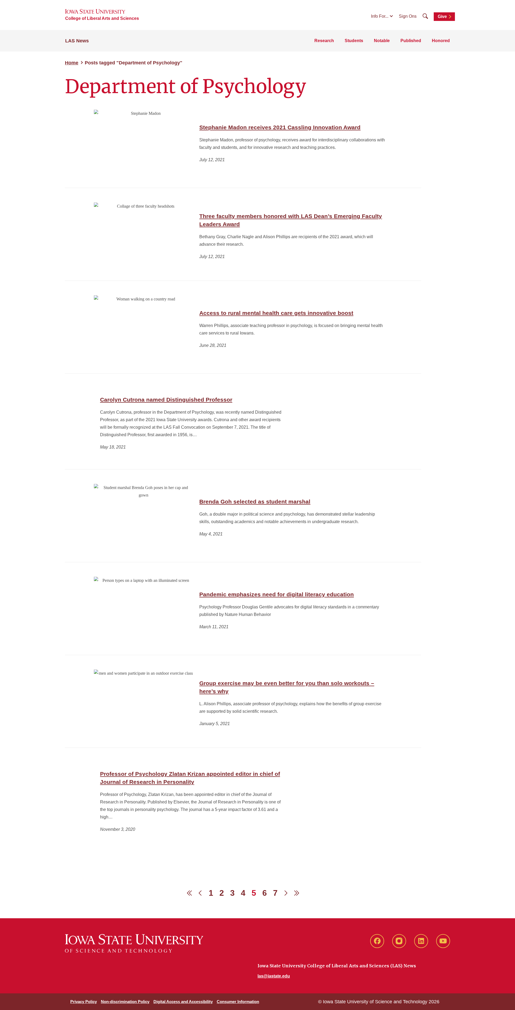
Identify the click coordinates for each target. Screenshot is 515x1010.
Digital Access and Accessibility (183, 1001)
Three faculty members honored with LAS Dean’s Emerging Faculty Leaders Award (290, 220)
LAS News (77, 40)
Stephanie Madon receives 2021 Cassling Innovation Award (279, 127)
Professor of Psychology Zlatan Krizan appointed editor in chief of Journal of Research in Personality (190, 778)
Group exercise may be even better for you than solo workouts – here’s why (286, 687)
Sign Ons (408, 16)
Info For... (379, 16)
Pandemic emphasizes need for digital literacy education (276, 594)
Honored (441, 40)
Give (442, 16)
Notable (382, 40)
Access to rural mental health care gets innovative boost (276, 313)
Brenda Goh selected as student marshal (254, 501)
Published (410, 40)
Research (324, 40)
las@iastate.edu (274, 976)
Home (71, 62)
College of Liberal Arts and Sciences (102, 18)
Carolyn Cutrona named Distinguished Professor (166, 399)
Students (354, 40)
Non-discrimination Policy (125, 1001)
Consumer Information (238, 1001)
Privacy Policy (83, 1001)
